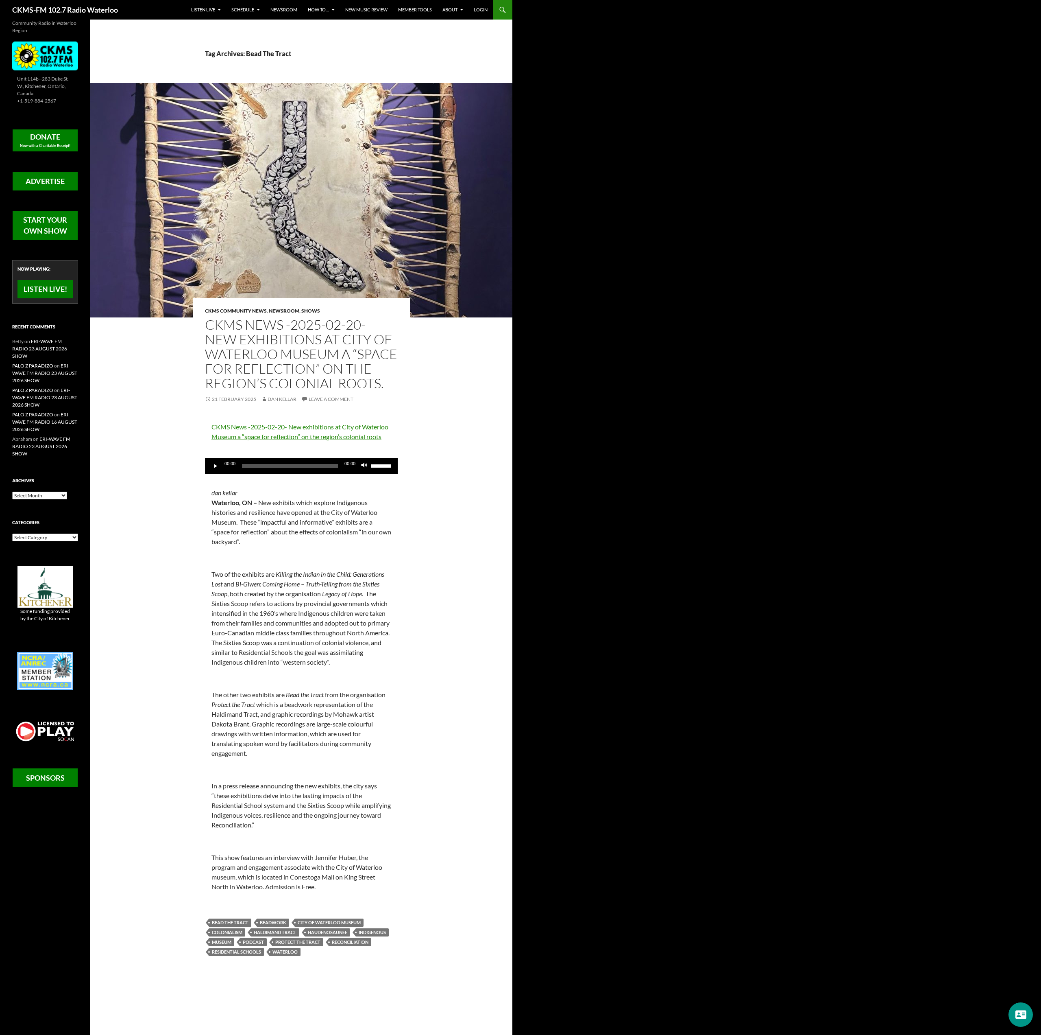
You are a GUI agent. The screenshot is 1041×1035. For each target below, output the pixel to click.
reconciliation (350, 942)
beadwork (273, 922)
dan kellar (282, 399)
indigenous (372, 932)
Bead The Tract (230, 922)
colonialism (227, 932)
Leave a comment (331, 399)
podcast (253, 942)
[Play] (215, 466)
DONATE (45, 140)
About (449, 9)
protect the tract (297, 942)
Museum (221, 942)
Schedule (242, 9)
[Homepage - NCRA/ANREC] (45, 670)
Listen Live (203, 9)
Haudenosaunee (327, 932)
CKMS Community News (236, 311)
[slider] (382, 465)
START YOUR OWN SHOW (45, 225)
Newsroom (283, 9)
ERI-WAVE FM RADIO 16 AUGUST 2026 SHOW (44, 421)
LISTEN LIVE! (45, 288)
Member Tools (415, 9)
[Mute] (364, 466)
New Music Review (366, 9)
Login (481, 9)
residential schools (236, 951)
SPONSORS (45, 777)
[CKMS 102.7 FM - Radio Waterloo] (45, 55)
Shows (310, 311)
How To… (318, 9)
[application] (301, 466)
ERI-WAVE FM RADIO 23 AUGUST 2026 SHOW (39, 348)
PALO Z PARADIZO (32, 366)
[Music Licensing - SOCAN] (45, 731)
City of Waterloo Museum (329, 922)
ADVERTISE (45, 181)
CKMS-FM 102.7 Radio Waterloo (65, 9)
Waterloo (285, 951)
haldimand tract (275, 932)
